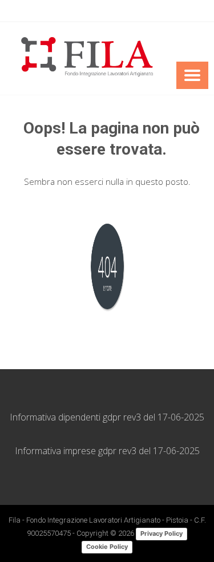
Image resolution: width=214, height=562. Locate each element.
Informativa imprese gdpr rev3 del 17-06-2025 (107, 450)
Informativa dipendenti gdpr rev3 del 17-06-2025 (107, 417)
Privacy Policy (161, 533)
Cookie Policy (107, 547)
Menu (192, 75)
